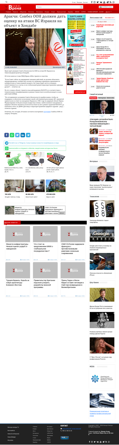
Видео (48, 437)
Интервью (49, 426)
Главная (8, 12)
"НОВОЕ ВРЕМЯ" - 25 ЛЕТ (96, 12)
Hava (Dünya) (11, 437)
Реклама (79, 2)
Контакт (85, 2)
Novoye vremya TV (13, 427)
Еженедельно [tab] (102, 97)
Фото (34, 431)
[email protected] (66, 428)
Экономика (39, 12)
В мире (47, 12)
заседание (47, 112)
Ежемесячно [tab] (110, 97)
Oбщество (23, 12)
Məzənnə (10, 440)
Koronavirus (11, 430)
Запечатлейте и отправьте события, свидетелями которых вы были (32, 148)
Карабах (70, 12)
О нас (74, 2)
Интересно (36, 433)
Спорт (53, 12)
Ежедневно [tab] (93, 97)
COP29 (83, 12)
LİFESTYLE (50, 433)
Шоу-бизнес (50, 429)
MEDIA (77, 12)
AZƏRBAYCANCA (107, 7)
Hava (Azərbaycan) (13, 434)
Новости (15, 12)
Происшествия (61, 12)
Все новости (109, 17)
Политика (31, 12)
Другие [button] (108, 12)
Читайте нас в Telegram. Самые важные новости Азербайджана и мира (33, 143)
